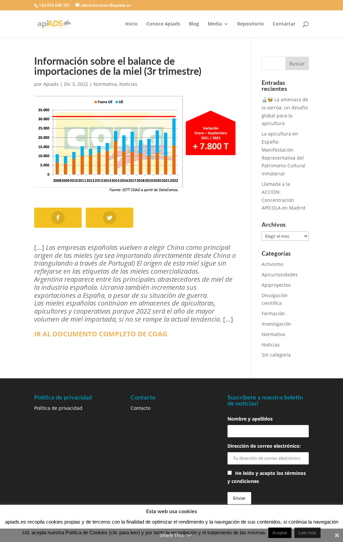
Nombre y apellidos (250, 419)
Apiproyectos (276, 285)
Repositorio (250, 24)
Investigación (276, 324)
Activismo (272, 264)
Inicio (131, 24)
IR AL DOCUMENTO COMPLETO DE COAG (100, 333)
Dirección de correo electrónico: (264, 446)
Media (215, 24)
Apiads (51, 84)
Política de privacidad (58, 408)
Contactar (284, 24)
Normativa (105, 84)
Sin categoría (276, 354)
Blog (194, 24)
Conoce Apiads (163, 24)
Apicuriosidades (280, 274)
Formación (273, 313)
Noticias (128, 84)
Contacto (140, 408)
